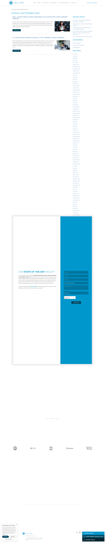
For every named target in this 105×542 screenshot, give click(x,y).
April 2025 (75, 81)
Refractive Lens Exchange (78, 45)
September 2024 (76, 94)
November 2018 (76, 164)
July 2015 (75, 189)
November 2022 (76, 136)
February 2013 (76, 210)
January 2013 (76, 212)
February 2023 (76, 132)
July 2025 (75, 75)
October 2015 (76, 183)
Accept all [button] (5, 536)
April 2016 (75, 170)
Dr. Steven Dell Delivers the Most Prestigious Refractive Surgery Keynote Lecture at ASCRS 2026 (82, 33)
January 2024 (76, 109)
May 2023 (75, 125)
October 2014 (76, 193)
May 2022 (75, 149)
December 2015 (76, 178)
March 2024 (75, 104)
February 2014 (76, 197)
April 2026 (75, 60)
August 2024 (76, 96)
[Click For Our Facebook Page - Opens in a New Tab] (77, 532)
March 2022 (75, 153)
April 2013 (75, 206)
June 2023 (75, 123)
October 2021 (76, 162)
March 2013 (75, 208)
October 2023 (76, 115)
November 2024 (76, 90)
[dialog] (9, 532)
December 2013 (76, 200)
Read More (16, 30)
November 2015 (76, 181)
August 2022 (76, 142)
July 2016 (75, 166)
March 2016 (75, 172)
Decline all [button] (13, 536)
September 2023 (76, 117)
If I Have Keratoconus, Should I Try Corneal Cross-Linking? (38, 38)
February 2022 (76, 155)
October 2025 (76, 70)
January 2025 (76, 87)
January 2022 (76, 157)
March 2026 (75, 62)
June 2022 (75, 147)
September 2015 (76, 185)
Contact (73, 2)
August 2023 (76, 119)
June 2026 (75, 56)
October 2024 (76, 92)
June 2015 (75, 191)
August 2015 (75, 187)
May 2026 (75, 58)
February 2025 (76, 85)
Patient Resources (64, 2)
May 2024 (75, 100)
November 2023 (76, 113)
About (39, 2)
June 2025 (75, 77)
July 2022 (75, 145)
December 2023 (76, 111)
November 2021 (76, 159)
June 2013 (75, 202)
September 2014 (76, 195)
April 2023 (75, 128)
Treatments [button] (53, 2)
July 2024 (75, 98)
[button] (9, 539)
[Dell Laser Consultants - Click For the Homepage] (16, 3)
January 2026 (76, 64)
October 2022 (76, 138)
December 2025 (76, 66)
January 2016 (76, 176)
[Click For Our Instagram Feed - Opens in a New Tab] (79, 532)
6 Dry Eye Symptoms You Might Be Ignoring (82, 36)
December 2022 (76, 134)
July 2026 (75, 54)
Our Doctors (45, 2)
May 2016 (75, 168)
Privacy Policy (4, 534)
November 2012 (76, 214)
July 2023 (75, 121)
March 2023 (75, 130)
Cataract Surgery (76, 43)
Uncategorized (76, 47)
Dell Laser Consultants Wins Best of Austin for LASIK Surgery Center (40, 18)
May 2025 (75, 79)
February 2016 (76, 174)
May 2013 (75, 204)
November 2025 (76, 68)
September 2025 (76, 73)
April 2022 (75, 151)
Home (34, 2)
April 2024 (75, 102)
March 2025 (75, 83)
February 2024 (76, 106)
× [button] (16, 524)
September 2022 (76, 140)
